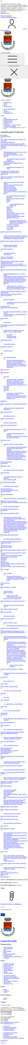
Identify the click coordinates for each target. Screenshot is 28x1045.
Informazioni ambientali (6, 783)
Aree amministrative (8, 948)
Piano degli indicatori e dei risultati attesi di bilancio (13, 601)
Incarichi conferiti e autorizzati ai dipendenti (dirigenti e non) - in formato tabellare (14, 331)
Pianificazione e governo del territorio (9, 781)
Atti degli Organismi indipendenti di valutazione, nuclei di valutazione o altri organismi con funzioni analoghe (15, 638)
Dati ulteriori (4, 871)
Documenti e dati (8, 955)
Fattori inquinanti (8, 793)
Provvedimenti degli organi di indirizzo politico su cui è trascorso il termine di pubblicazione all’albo (15, 522)
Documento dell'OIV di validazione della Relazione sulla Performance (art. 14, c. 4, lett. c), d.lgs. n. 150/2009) (16, 647)
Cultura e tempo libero (9, 965)
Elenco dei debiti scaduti (6, 748)
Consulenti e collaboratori (7, 258)
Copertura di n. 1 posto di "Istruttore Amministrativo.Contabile (12, 125)
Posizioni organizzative (6, 295)
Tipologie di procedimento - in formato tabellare (15, 498)
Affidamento (4, 559)
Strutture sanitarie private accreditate (9, 806)
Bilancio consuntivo (8, 592)
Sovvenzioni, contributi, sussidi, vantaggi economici (13, 566)
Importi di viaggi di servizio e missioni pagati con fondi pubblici (16, 214)
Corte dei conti (4, 677)
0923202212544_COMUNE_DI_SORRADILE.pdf (11, 904)
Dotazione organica (5, 306)
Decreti (8, 201)
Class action (3, 693)
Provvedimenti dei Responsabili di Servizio (11, 541)
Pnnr (2, 875)
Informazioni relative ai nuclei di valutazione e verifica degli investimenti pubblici (14, 762)
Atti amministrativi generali (10, 153)
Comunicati (6, 990)
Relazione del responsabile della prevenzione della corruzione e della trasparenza (15, 841)
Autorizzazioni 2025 (11, 336)
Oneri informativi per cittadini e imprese (10, 171)
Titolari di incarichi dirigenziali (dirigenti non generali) (13, 291)
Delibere (9, 200)
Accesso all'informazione (9, 109)
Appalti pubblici (7, 969)
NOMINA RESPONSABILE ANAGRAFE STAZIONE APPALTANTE (14, 530)
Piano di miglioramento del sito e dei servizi (14, 1038)
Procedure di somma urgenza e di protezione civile (12, 563)
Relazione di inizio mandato (10, 189)
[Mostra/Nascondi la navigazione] (12, 59)
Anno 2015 (9, 210)
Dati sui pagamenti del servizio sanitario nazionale (12, 732)
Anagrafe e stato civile (9, 963)
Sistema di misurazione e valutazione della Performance (14, 404)
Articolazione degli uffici (6, 249)
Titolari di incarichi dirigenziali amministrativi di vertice (14, 269)
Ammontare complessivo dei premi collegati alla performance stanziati (17, 437)
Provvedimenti (4, 510)
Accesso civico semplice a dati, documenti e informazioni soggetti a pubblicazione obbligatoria (15, 856)
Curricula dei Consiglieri (12, 224)
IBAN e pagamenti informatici (8, 741)
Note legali (6, 1035)
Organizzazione (4, 173)
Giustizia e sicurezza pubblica (11, 977)
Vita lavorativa (7, 966)
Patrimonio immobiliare (6, 612)
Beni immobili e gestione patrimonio (9, 609)
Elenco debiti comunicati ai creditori (9, 750)
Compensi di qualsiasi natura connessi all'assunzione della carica (15, 217)
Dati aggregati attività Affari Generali (9, 490)
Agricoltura (6, 111)
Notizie (5, 989)
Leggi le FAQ (7, 1026)
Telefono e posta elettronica (7, 257)
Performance (4, 401)
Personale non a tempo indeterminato (9, 307)
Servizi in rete (4, 714)
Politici (5, 952)
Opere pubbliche (4, 753)
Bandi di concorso (8, 120)
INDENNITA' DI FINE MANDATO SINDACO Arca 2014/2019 (18, 222)
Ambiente (6, 979)
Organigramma (7, 254)
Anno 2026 (6, 376)
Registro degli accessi (9, 860)
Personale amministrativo (9, 953)
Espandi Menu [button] (4, 135)
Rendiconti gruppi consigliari (10, 245)
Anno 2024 (6, 387)
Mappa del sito (4, 1040)
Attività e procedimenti (6, 491)
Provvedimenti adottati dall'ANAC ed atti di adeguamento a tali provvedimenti (14, 844)
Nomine (8, 208)
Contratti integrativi (8, 350)
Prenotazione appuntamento (10, 1027)
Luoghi (5, 998)
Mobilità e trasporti (8, 973)
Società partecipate (5, 472)
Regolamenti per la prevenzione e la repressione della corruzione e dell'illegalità (15, 838)
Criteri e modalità (5, 569)
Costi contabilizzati (5, 699)
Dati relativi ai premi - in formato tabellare (13, 444)
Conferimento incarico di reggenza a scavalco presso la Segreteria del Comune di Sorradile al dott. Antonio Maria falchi (17, 287)
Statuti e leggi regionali (9, 161)
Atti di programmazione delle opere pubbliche (11, 765)
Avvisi (5, 992)
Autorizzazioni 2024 (11, 337)
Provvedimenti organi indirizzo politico (10, 513)
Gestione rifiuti (4, 713)
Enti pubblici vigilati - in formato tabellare (13, 470)
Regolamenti (7, 164)
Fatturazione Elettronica (6, 752)
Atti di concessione (5, 583)
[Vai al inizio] (1, 912)
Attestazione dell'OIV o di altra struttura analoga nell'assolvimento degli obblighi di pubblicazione (17, 643)
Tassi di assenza (4, 318)
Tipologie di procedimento (7, 494)
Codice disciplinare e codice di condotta (13, 163)
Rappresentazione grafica (6, 488)
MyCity (3, 1043)
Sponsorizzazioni (5, 562)
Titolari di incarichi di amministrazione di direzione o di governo (13, 185)
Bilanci (2, 584)
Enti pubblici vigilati (5, 466)
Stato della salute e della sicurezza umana (13, 801)
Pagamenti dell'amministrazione (8, 722)
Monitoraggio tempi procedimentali (9, 501)
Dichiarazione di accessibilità (10, 1036)
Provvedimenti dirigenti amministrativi (10, 534)
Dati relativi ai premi (5, 440)
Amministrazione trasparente (10, 1032)
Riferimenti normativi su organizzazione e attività (15, 152)
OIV (2, 353)
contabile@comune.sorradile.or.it (11, 1022)
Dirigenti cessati (4, 292)
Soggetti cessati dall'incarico (10, 190)
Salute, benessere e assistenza (10, 981)
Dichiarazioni (10, 206)
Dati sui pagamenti (5, 725)
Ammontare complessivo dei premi (9, 425)
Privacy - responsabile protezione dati (9, 872)
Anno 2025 (6, 386)
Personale (3, 266)
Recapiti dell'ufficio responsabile (11, 506)
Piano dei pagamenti (5, 749)
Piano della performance (6, 412)
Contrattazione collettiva (6, 340)
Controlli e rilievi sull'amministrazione (9, 628)
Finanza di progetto (5, 565)
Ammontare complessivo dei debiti (12, 738)
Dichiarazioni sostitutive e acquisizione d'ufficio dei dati (14, 502)
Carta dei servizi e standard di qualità (9, 686)
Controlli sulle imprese (6, 542)
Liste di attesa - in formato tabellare (12, 710)
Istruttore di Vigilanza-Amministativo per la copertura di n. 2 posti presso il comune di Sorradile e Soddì (17, 397)
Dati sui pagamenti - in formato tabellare (13, 729)
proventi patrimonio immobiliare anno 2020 (17, 625)
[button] (8, 102)
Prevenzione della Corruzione (8, 828)
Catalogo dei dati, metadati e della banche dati (14, 867)
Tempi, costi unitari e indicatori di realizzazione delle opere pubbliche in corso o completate (15, 778)
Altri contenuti (4, 825)
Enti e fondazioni (8, 951)
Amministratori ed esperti (6, 262)
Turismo (5, 971)
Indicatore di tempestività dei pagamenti (13, 737)
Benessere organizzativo (6, 461)
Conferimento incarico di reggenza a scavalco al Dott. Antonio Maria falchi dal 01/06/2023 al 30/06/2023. (15, 282)
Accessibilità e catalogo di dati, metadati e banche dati (13, 863)
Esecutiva (3, 561)
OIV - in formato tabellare (10, 357)
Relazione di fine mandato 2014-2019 (15, 198)
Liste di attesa (4, 706)
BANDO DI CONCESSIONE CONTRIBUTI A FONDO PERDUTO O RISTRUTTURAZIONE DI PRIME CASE (17, 578)
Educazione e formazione (10, 975)
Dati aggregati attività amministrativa (9, 509)
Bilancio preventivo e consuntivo (8, 587)
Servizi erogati (4, 683)
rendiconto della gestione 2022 (14, 597)
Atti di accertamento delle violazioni (12, 846)
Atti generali (3, 148)
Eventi (5, 999)
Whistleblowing (4, 874)
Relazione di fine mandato (10, 187)
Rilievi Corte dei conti (9, 681)
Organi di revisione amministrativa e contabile (11, 669)
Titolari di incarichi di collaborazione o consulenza (12, 261)
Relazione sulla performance (7, 418)
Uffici (5, 949)
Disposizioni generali (6, 136)
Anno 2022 (6, 123)
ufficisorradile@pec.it (8, 1023)
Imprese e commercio (9, 967)
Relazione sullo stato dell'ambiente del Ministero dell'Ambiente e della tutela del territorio (15, 803)
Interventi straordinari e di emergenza (9, 816)
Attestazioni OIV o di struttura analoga (10, 172)
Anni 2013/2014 (10, 212)
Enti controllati (4, 463)
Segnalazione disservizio (9, 1028)
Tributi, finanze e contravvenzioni (11, 978)
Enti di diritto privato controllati (8, 482)
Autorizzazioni (7, 982)
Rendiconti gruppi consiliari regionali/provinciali (12, 241)
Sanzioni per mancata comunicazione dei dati (11, 231)
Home (5, 118)
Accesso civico (4, 851)
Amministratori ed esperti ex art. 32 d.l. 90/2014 (12, 264)
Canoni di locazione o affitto (7, 618)
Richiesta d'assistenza (9, 1030)
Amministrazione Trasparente (11, 119)
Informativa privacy (8, 1034)
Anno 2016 (9, 209)
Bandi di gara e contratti (6, 547)
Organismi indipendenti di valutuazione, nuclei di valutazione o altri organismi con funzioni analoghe (13, 631)
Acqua (5, 110)
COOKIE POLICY (5, 13)
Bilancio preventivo (8, 591)
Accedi (2, 115)
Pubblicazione (4, 558)
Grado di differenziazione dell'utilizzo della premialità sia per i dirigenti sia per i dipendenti (17, 448)
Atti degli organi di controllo (10, 246)
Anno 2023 (6, 388)
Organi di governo (8, 947)
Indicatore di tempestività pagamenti (9, 733)
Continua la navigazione (6, 16)
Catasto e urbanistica (8, 970)
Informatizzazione (5, 876)
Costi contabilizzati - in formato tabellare (13, 704)
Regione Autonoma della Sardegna (9, 17)
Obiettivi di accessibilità (9, 868)
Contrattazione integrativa (7, 346)
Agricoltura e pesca (8, 983)
